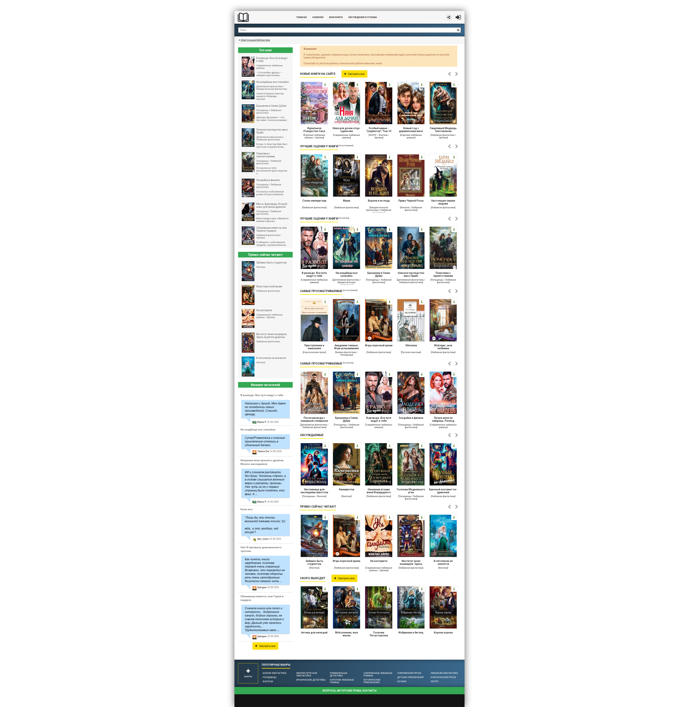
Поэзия (401, 681)
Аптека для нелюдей (314, 632)
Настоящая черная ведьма (443, 202)
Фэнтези (268, 681)
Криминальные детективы (338, 674)
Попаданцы (270, 677)
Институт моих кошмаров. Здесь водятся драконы (411, 563)
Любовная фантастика (444, 673)
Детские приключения (410, 677)
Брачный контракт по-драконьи (443, 491)
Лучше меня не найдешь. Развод (443, 419)
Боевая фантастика (274, 673)
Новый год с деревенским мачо (411, 130)
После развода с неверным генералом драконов (314, 419)
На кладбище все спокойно (347, 274)
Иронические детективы (310, 680)
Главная (301, 17)
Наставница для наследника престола (314, 491)
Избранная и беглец (410, 632)
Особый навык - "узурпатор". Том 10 (378, 130)
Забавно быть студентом (314, 562)
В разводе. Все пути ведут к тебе (314, 274)
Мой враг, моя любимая (443, 347)
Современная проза (409, 673)
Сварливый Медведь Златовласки (443, 130)
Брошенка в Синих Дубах (378, 274)
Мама (346, 200)
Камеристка (346, 489)
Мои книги (336, 17)
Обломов (411, 345)
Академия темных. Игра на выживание (346, 347)
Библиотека (261, 17)
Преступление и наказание (314, 347)
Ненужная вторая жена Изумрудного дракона (379, 491)
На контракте (378, 561)
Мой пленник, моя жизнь (346, 634)
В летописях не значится (443, 562)
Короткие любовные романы (342, 681)
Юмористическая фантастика (306, 674)
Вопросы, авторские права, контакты (350, 690)
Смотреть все (356, 73)
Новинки (317, 17)
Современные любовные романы (378, 674)
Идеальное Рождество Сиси (314, 130)
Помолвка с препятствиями (443, 274)
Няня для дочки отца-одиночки (346, 130)
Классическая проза (443, 677)
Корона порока (443, 632)
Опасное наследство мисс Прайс (411, 274)
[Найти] (458, 30)
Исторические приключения (372, 681)
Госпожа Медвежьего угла (411, 491)
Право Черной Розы (411, 200)
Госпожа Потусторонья (379, 634)
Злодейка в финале (411, 417)
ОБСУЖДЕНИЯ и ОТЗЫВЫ (362, 17)
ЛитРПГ (435, 681)
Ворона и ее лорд (379, 200)
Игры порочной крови (378, 345)
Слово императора (314, 200)
